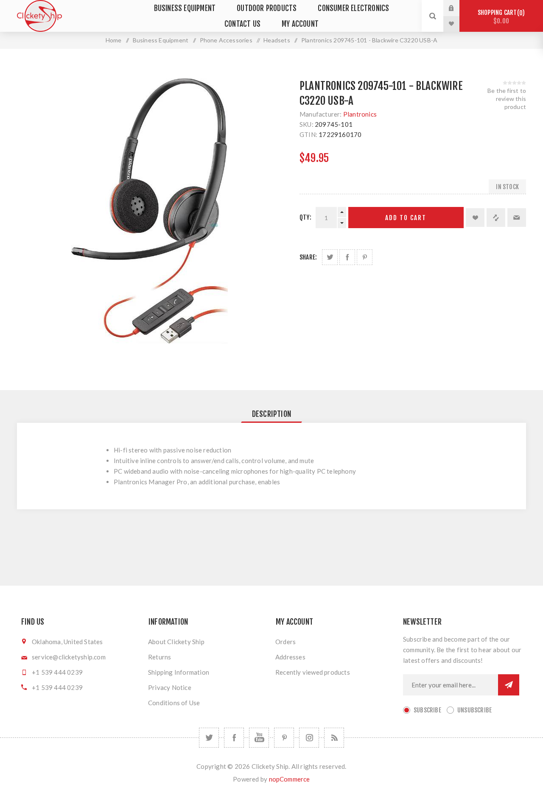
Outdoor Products (267, 8)
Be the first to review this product (506, 98)
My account (300, 24)
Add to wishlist (475, 217)
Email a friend (516, 217)
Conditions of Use (174, 702)
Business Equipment (185, 8)
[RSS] (334, 738)
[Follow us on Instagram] (309, 738)
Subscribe (427, 710)
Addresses (290, 657)
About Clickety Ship (176, 641)
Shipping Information (178, 672)
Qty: (305, 217)
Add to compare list (496, 217)
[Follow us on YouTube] (259, 738)
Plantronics (360, 114)
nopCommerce (289, 779)
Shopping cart (500, 16)
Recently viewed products (312, 672)
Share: (308, 257)
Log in (457, 8)
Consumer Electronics (353, 8)
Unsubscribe (474, 710)
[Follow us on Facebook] (234, 738)
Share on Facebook (347, 257)
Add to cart (405, 218)
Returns (159, 657)
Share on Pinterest (364, 257)
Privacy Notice (169, 687)
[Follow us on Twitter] (209, 738)
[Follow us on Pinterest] (284, 738)
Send (508, 684)
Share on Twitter (330, 257)
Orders (285, 641)
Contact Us (242, 24)
